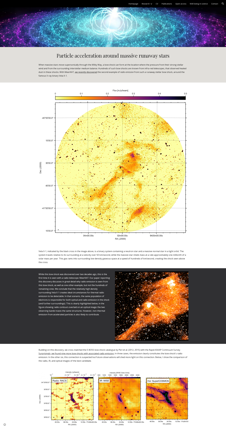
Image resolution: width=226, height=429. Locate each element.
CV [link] (157, 3)
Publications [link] (167, 3)
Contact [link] (214, 3)
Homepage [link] (133, 3)
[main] (113, 55)
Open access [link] (180, 3)
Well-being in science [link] (199, 3)
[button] (223, 4)
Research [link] (146, 3)
